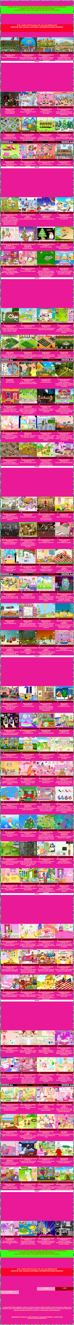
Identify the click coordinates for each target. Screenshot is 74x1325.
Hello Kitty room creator (28, 1104)
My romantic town (10, 594)
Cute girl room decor (10, 268)
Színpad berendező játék (46, 1238)
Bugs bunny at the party (46, 161)
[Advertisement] (37, 76)
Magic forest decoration (28, 540)
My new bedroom (10, 566)
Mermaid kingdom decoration (64, 832)
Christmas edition (64, 992)
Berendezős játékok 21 (64, 778)
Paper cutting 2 (46, 620)
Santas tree (64, 703)
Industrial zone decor (10, 460)
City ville (64, 244)
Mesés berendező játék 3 (64, 1184)
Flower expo (64, 352)
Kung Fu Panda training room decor (46, 514)
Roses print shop (46, 703)
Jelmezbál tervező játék (46, 1131)
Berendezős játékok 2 (64, 941)
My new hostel (46, 566)
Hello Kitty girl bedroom (28, 1074)
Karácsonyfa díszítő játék (28, 832)
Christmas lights (64, 214)
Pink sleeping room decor (64, 647)
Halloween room (46, 406)
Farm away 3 (46, 352)
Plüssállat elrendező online (46, 885)
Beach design (9, 161)
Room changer (28, 703)
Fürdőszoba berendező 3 (10, 1104)
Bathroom (46, 1048)
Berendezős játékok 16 (28, 885)
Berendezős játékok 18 (28, 941)
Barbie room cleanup (64, 1048)
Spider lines (28, 859)
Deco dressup (64, 268)
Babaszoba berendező (10, 778)
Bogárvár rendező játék (46, 992)
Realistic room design (10, 703)
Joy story (64, 1131)
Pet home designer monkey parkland (28, 648)
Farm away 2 (28, 352)
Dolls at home (46, 325)
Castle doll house (64, 161)
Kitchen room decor (9, 514)
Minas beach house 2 (10, 859)
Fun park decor (46, 379)
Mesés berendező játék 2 (46, 1184)
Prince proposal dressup (46, 754)
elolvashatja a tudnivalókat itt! (50, 1310)
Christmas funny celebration (46, 215)
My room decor (28, 594)
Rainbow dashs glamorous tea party (10, 1159)
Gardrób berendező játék (64, 804)
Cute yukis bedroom (28, 268)
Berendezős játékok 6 (46, 967)
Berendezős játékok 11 (28, 778)
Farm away (9, 352)
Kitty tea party (28, 514)
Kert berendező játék (46, 832)
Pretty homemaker (28, 754)
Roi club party (9, 1238)
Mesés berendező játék (28, 1184)
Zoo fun (46, 268)
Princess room (64, 885)
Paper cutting (28, 620)
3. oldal (10, 1291)
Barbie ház (27, 433)
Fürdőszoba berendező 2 (64, 1074)
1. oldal (46, 1288)
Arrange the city (10, 134)
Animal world (64, 55)
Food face (10, 379)
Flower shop (46, 804)
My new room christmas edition (64, 567)
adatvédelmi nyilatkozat (19, 1317)
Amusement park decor (46, 55)
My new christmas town (28, 566)
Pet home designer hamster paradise (10, 648)
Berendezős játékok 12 (46, 778)
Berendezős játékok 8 (10, 992)
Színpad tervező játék (64, 1238)
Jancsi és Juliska (46, 460)
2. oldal (64, 1288)
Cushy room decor (64, 433)
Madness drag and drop (10, 540)
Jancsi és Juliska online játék (28, 1132)
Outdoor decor (10, 620)
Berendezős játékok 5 (28, 967)
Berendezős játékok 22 (9, 433)
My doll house (46, 730)
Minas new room (64, 540)
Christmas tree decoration (46, 244)
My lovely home (64, 730)
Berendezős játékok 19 (46, 941)
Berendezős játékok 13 (46, 859)
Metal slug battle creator (46, 540)
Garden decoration (64, 379)
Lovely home (64, 514)
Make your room (10, 1184)
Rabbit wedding (64, 754)
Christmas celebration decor (28, 215)
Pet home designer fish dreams (64, 621)
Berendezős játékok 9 (28, 992)
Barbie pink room (46, 109)
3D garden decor (9, 55)
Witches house (10, 109)
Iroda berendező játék (10, 1131)
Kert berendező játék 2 (46, 1158)
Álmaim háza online (28, 1048)
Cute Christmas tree (64, 134)
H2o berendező (10, 832)
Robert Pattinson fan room (28, 1158)
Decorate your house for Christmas (28, 804)
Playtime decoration (9, 754)
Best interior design (27, 161)
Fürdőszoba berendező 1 (46, 1074)
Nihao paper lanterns (64, 594)
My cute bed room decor (28, 730)
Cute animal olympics (64, 109)
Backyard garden (46, 134)
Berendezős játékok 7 (64, 967)
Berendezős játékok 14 (64, 859)
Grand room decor (10, 406)
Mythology (46, 594)
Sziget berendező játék (28, 1238)
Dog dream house (10, 325)
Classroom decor (46, 433)
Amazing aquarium (28, 55)
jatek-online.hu (33, 1317)
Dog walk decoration (28, 325)
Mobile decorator (9, 730)
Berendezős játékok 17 (9, 941)
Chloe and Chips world (9, 214)
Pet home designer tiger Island (46, 648)
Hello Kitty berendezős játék (64, 1105)
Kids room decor (64, 460)
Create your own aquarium (9, 804)
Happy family (64, 406)
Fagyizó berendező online (9, 1074)
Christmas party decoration (10, 244)
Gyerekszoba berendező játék (46, 1105)
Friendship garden (28, 379)
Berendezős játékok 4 (10, 967)
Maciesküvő (64, 1158)
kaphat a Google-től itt (21, 1310)
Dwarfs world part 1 (64, 325)
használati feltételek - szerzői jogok (51, 1317)
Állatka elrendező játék (9, 1048)
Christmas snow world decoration (28, 244)
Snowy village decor (28, 109)
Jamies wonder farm (28, 460)
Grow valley (28, 406)
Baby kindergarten (28, 134)
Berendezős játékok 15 (9, 885)
